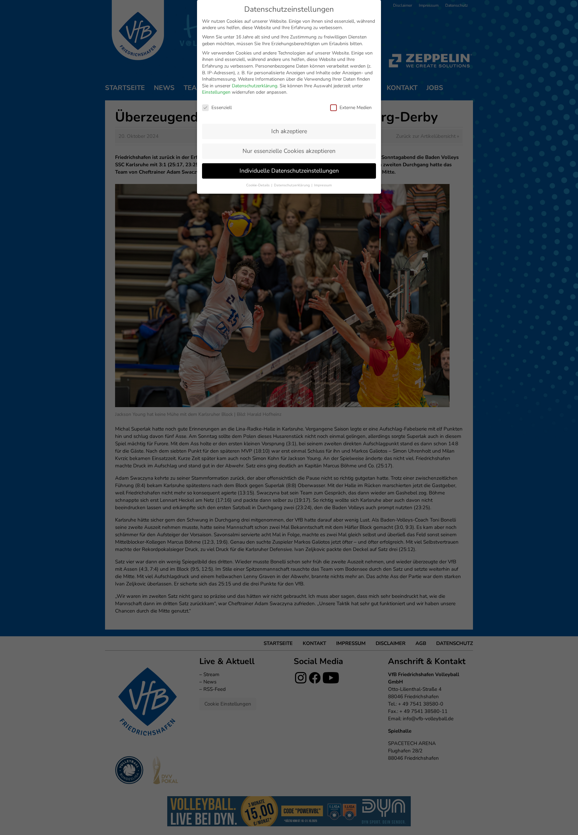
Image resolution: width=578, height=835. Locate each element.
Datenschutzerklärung (254, 86)
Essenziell (221, 107)
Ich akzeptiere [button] (289, 131)
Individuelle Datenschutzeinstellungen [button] (289, 171)
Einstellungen (216, 92)
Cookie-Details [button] (258, 185)
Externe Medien (356, 107)
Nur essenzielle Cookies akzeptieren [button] (289, 151)
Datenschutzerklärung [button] (292, 185)
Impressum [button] (323, 185)
